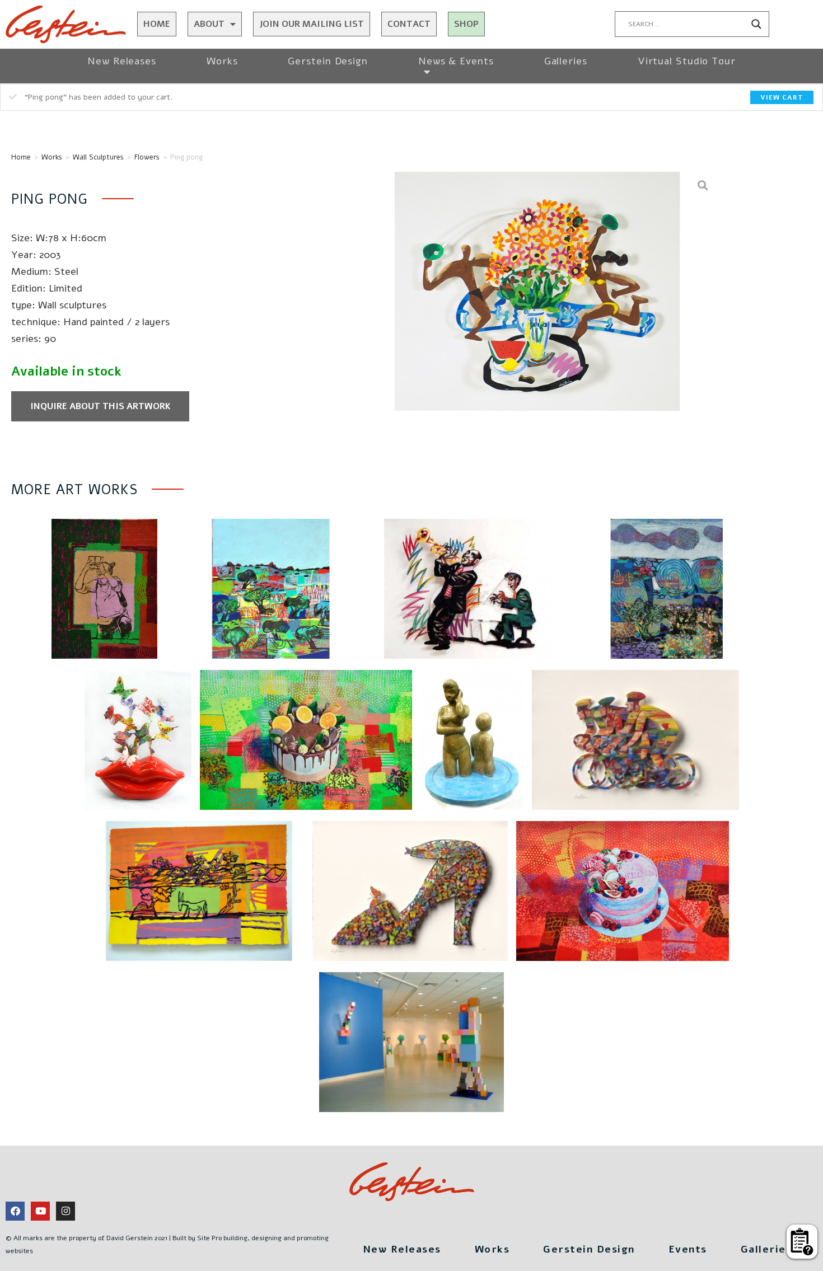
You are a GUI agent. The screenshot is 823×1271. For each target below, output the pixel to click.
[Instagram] (65, 1211)
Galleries (565, 61)
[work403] (537, 291)
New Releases (121, 61)
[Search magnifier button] (756, 24)
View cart (781, 97)
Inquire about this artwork (100, 406)
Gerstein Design (328, 61)
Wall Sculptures (98, 157)
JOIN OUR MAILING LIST (311, 24)
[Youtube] (40, 1211)
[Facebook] (15, 1211)
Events (687, 1249)
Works (222, 61)
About (209, 24)
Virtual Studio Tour (687, 61)
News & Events (456, 61)
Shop (466, 24)
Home (156, 24)
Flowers (147, 157)
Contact (409, 24)
